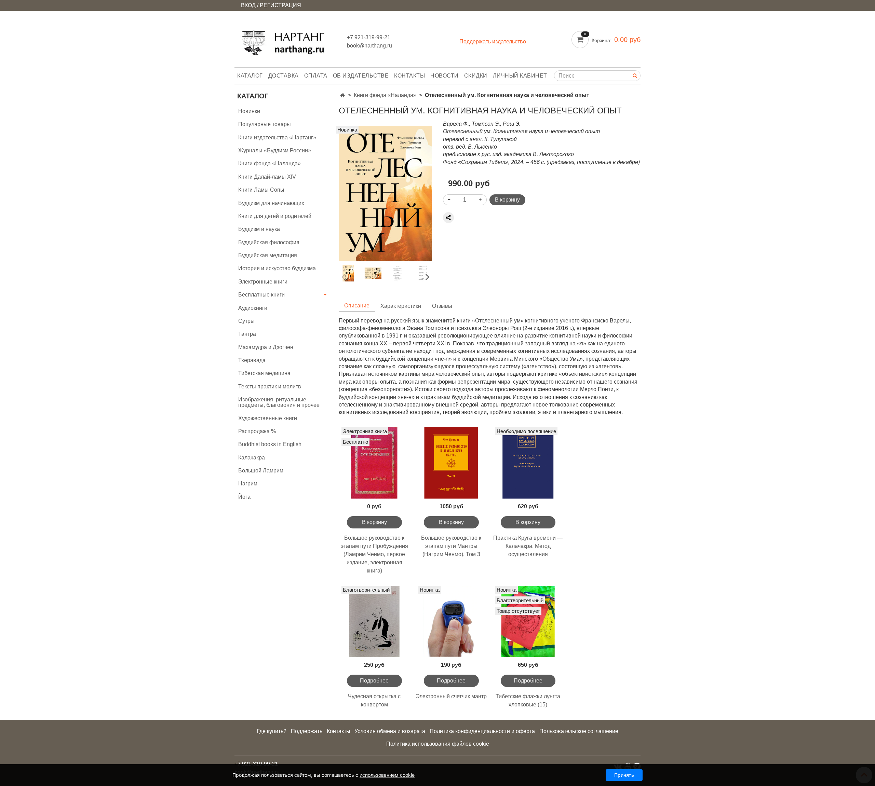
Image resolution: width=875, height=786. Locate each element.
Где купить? (271, 731)
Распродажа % (257, 431)
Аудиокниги (252, 308)
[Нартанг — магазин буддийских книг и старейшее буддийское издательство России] (285, 40)
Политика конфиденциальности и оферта (482, 731)
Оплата (315, 76)
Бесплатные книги (261, 295)
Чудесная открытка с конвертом (374, 700)
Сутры (246, 321)
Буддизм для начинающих (271, 203)
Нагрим (247, 483)
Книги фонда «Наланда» (385, 95)
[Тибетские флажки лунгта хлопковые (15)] (528, 621)
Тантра (247, 334)
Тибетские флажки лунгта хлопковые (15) (528, 700)
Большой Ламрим (260, 470)
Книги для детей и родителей (274, 216)
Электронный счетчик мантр (451, 696)
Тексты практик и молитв (269, 386)
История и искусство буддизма (277, 268)
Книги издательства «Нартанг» (277, 137)
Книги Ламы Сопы (261, 190)
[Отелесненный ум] (385, 193)
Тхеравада (252, 360)
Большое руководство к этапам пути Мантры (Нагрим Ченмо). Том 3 (451, 546)
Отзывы (442, 306)
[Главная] (342, 95)
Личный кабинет (520, 76)
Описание (356, 305)
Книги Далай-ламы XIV (267, 177)
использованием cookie (387, 775)
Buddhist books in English (269, 444)
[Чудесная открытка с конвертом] (374, 621)
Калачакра (251, 457)
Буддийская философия (268, 242)
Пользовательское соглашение (578, 731)
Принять (624, 775)
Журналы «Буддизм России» (274, 150)
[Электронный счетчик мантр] (451, 621)
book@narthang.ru (369, 46)
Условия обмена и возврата (389, 731)
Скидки (475, 76)
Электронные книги (262, 282)
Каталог (250, 76)
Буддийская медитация (267, 255)
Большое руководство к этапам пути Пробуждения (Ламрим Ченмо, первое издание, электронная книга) (374, 554)
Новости (444, 76)
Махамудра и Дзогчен (265, 347)
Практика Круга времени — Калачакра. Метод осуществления (528, 546)
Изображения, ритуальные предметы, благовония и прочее (279, 402)
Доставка (283, 76)
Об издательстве (361, 76)
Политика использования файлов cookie (437, 744)
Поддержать (306, 731)
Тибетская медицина (264, 373)
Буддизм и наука (259, 229)
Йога (244, 497)
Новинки (249, 111)
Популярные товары (264, 124)
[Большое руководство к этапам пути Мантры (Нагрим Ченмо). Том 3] (451, 463)
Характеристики (400, 306)
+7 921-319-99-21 (368, 37)
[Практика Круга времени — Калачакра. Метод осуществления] (528, 463)
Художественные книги (267, 418)
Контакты (409, 76)
